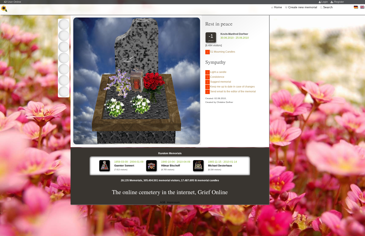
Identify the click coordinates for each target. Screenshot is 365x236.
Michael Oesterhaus (220, 165)
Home (278, 7)
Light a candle (218, 72)
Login (324, 1)
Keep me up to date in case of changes (232, 86)
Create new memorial (303, 7)
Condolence (217, 76)
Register (339, 1)
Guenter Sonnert (124, 165)
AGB (162, 202)
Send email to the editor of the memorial (233, 91)
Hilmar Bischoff (170, 165)
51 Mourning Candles (222, 51)
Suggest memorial (220, 81)
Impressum (173, 202)
